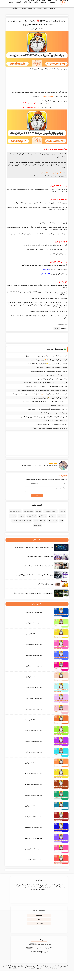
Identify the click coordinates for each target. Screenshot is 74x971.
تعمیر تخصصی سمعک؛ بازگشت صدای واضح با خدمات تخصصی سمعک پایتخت (45, 383)
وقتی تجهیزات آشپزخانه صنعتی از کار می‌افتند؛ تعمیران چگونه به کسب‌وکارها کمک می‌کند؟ (43, 402)
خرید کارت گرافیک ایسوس (50, 511)
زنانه (45, 8)
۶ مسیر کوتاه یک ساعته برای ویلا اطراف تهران (55, 421)
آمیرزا (32, 29)
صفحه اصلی (39, 915)
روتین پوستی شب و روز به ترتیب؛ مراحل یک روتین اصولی (51, 367)
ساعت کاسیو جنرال (28, 511)
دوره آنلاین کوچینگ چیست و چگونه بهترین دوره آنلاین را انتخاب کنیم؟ (47, 409)
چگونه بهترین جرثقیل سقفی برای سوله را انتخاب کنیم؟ (52, 379)
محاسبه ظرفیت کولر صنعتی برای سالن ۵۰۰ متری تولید (52, 375)
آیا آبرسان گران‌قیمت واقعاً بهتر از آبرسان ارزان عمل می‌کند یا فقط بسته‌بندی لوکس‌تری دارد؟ (42, 390)
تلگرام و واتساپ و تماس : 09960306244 (39, 948)
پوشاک (39, 8)
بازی (36, 29)
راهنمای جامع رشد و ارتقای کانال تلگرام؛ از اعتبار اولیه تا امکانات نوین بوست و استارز (44, 417)
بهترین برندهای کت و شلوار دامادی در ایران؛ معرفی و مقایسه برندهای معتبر (46, 386)
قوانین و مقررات (39, 924)
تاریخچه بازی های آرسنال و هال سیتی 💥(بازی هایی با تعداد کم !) (49, 360)
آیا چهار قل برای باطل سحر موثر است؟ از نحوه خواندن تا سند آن (49, 428)
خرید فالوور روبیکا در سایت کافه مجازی (21, 521)
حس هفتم (38, 511)
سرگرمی (23, 8)
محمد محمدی (53, 463)
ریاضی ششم (13, 516)
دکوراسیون (31, 8)
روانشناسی (52, 8)
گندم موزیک (62, 511)
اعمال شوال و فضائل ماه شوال (59, 405)
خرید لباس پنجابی (52, 521)
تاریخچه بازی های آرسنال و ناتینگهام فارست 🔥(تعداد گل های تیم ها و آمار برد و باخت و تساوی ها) (40, 394)
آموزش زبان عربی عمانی (15, 511)
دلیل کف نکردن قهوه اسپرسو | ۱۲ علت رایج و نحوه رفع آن (51, 424)
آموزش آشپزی (37, 525)
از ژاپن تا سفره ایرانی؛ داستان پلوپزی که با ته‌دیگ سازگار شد (51, 413)
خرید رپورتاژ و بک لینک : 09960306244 (39, 944)
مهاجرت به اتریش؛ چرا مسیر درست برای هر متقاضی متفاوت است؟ (49, 371)
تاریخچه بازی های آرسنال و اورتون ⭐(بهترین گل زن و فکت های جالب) (47, 364)
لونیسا (61, 521)
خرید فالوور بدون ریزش (39, 521)
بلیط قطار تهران (42, 516)
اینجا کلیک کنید (45, 269)
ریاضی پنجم (21, 516)
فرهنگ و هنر (14, 8)
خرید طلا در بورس (31, 516)
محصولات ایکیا (61, 516)
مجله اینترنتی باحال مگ (47, 96)
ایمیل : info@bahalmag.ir (39, 952)
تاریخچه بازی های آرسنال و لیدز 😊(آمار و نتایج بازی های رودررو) (49, 398)
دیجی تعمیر (52, 516)
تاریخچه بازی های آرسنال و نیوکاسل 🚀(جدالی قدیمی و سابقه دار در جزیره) (46, 356)
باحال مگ (40, 29)
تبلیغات (39, 919)
